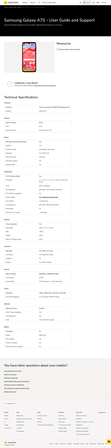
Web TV (39, 422)
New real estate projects (82, 434)
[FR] (98, 2)
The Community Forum (64, 425)
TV (5, 422)
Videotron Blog (62, 428)
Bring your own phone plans (24, 419)
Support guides (62, 431)
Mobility (6, 415)
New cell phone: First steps (12, 371)
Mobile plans (19, 415)
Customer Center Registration (45, 425)
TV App (6, 425)
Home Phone (7, 428)
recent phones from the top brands (45, 85)
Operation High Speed (82, 431)
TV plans (18, 428)
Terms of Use (63, 443)
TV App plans (20, 431)
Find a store (61, 422)
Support (10, 7)
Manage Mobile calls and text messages (16, 381)
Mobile (15, 7)
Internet (6, 419)
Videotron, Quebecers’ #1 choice (84, 422)
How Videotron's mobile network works (16, 388)
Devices (19, 7)
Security (82, 443)
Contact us (61, 415)
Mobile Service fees (10, 392)
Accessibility (76, 443)
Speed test (79, 419)
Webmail (39, 419)
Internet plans (20, 425)
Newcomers (79, 425)
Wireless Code (100, 443)
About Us (51, 443)
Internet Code (93, 443)
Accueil (6, 7)
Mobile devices (20, 422)
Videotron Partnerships (82, 428)
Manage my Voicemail (11, 378)
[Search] (80, 2)
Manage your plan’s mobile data (14, 385)
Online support (62, 419)
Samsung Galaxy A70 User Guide (69, 49)
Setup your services (10, 374)
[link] (12, 2)
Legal (87, 443)
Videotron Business (81, 415)
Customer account (42, 415)
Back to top (102, 412)
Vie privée (69, 443)
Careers (56, 443)
